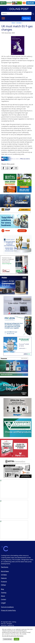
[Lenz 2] (14, 509)
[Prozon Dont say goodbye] (17, 326)
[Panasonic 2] (14, 367)
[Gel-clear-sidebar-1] (17, 469)
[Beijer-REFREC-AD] (17, 3)
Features (4, 578)
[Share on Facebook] (3, 168)
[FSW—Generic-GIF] (17, 159)
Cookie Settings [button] (7, 639)
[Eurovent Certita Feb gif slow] (17, 428)
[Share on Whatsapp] (8, 168)
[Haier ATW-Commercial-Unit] (14, 285)
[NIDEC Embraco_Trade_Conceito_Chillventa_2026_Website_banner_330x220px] (14, 387)
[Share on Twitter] (12, 168)
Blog (2, 589)
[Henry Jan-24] (17, 244)
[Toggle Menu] (3, 18)
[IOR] (14, 530)
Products (4, 581)
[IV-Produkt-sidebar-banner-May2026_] (14, 265)
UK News (18, 22)
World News (5, 571)
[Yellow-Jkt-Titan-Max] (15, 204)
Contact (3, 599)
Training (3, 592)
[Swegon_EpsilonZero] (17, 407)
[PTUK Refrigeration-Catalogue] (14, 448)
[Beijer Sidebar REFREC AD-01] (17, 183)
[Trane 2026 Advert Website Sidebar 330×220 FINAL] (14, 224)
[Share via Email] (16, 168)
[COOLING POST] (14, 489)
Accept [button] (16, 639)
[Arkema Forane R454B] (17, 346)
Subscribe (26, 18)
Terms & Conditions (7, 607)
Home (13, 22)
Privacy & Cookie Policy (8, 610)
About (3, 596)
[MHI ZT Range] (17, 305)
